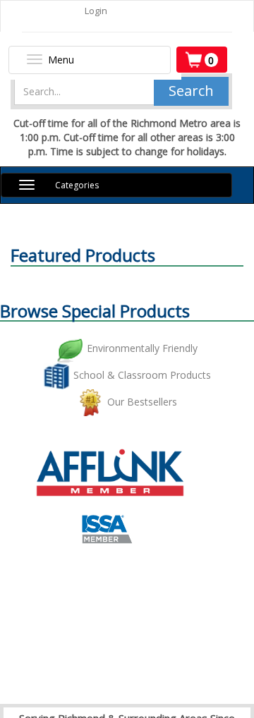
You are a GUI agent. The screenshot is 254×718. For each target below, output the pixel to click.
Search (191, 90)
